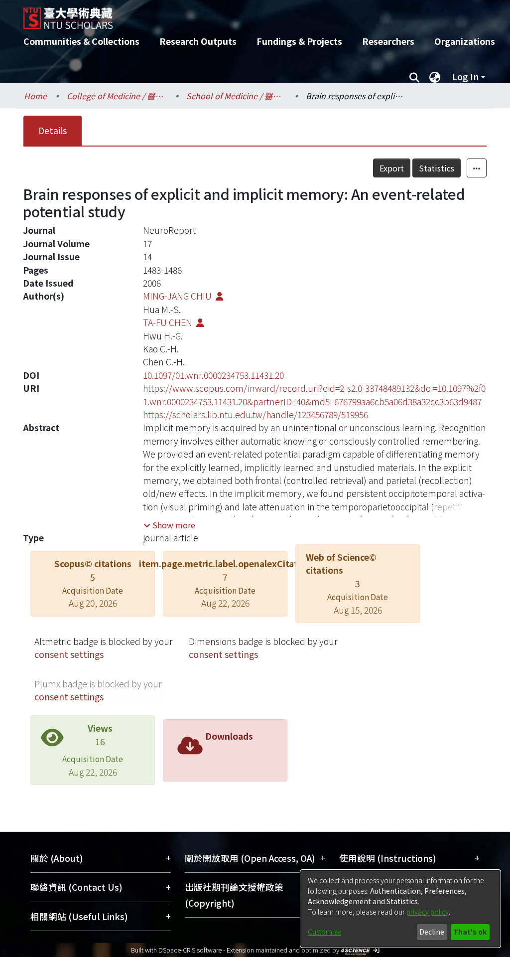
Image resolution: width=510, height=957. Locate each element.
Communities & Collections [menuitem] (81, 41)
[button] (169, 524)
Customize (324, 932)
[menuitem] (435, 76)
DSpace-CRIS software (190, 950)
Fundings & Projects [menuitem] (299, 41)
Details (52, 130)
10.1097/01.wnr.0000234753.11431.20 (213, 375)
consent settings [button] (69, 654)
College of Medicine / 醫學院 (116, 96)
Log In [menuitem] (465, 76)
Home (35, 96)
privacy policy (427, 912)
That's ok (470, 932)
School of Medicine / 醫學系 (236, 96)
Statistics (436, 168)
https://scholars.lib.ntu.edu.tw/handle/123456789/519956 (255, 414)
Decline (431, 932)
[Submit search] (414, 77)
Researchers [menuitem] (388, 41)
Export (392, 168)
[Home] (246, 14)
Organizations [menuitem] (464, 41)
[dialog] (400, 908)
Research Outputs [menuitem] (198, 41)
